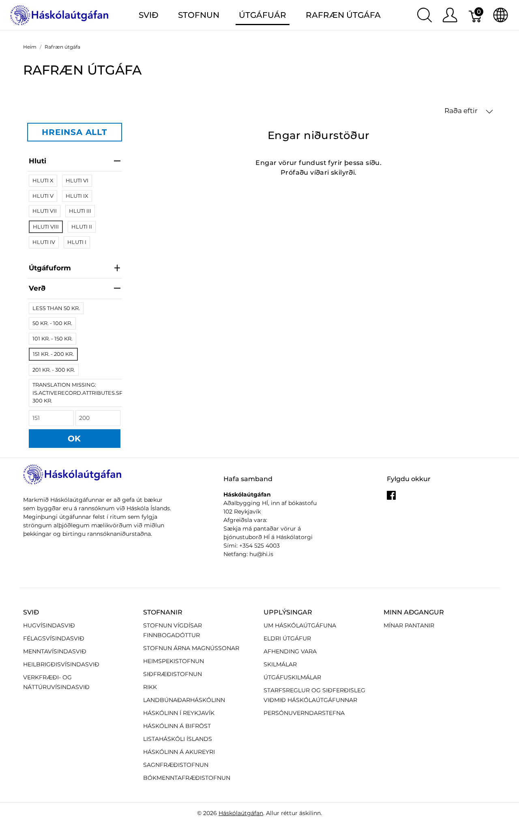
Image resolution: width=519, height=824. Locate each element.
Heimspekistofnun (173, 661)
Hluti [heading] (37, 161)
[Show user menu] (450, 15)
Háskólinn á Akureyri (179, 752)
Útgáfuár (262, 15)
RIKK (150, 687)
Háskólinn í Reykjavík (178, 713)
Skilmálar (280, 664)
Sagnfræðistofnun (175, 764)
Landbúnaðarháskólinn (184, 700)
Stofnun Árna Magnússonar (191, 648)
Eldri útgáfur (287, 638)
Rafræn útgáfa (343, 15)
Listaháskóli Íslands (177, 739)
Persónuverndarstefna (304, 713)
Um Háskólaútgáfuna (300, 625)
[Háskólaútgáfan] (59, 14)
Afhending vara (290, 651)
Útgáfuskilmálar (292, 677)
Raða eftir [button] (461, 111)
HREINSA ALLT (74, 132)
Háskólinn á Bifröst (177, 726)
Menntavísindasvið (54, 651)
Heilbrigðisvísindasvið (61, 664)
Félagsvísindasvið (53, 638)
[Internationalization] (500, 15)
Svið (31, 612)
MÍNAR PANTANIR (409, 625)
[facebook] (391, 498)
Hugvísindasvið (49, 625)
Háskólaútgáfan (241, 813)
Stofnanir (162, 612)
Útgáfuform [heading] (50, 268)
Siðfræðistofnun (172, 674)
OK (74, 438)
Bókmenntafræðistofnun (186, 777)
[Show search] (424, 15)
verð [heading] (37, 288)
